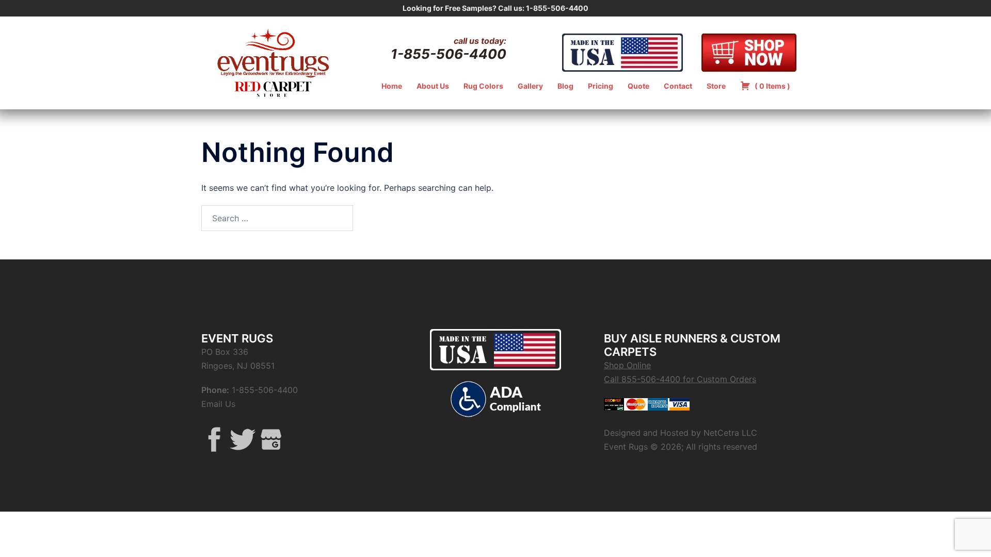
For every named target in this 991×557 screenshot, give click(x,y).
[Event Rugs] (273, 51)
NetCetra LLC (730, 433)
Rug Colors (483, 85)
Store (716, 85)
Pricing (600, 85)
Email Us (218, 404)
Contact (678, 85)
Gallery (530, 85)
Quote (638, 85)
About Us (433, 85)
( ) (771, 85)
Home (391, 85)
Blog (565, 85)
